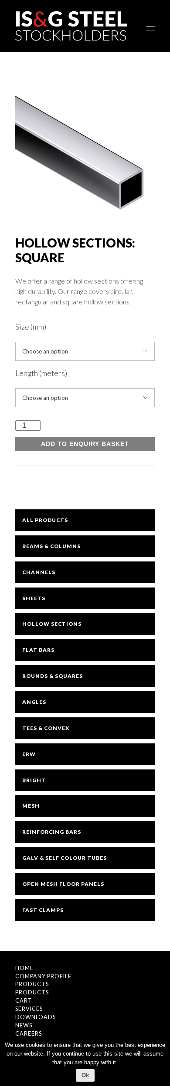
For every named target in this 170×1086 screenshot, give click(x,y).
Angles (34, 702)
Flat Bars (38, 650)
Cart (23, 1000)
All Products (45, 520)
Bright (34, 780)
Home (24, 968)
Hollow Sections (52, 624)
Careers (28, 1033)
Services (29, 1009)
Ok (85, 1075)
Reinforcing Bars (51, 832)
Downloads (35, 1017)
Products (32, 984)
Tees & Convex (45, 728)
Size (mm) (30, 326)
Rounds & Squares (52, 676)
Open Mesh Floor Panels (63, 884)
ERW (29, 754)
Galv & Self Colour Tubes (64, 858)
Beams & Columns (51, 546)
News (23, 1025)
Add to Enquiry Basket (85, 444)
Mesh (31, 805)
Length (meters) (41, 373)
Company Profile (43, 976)
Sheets (33, 598)
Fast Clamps (43, 910)
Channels (38, 572)
